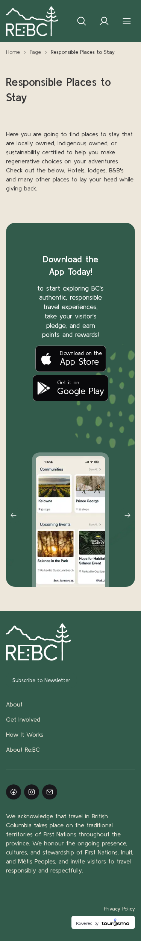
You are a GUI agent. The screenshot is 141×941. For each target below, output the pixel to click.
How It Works (24, 734)
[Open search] (81, 21)
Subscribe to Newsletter (41, 680)
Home (13, 52)
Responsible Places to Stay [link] (83, 52)
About (14, 704)
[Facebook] (13, 791)
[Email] (49, 791)
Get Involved (23, 719)
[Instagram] (31, 791)
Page (35, 52)
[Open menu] (126, 21)
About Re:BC (23, 749)
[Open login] (104, 21)
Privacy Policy (119, 909)
